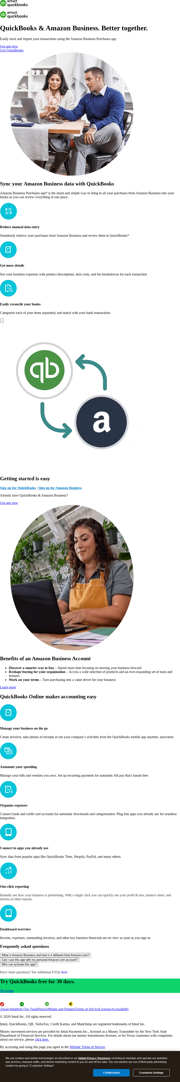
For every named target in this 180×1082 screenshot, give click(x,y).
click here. (42, 1039)
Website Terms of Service (87, 1047)
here (64, 972)
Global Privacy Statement (94, 1058)
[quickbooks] (14, 6)
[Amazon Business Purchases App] (2, 320)
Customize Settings (151, 1072)
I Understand (111, 1072)
